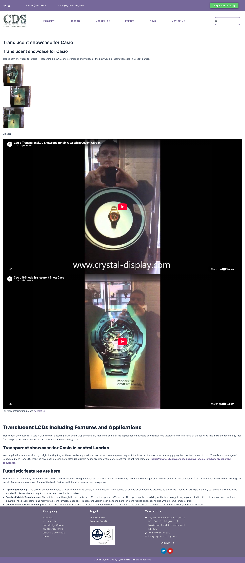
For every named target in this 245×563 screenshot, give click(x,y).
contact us (39, 410)
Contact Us (178, 20)
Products (75, 20)
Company (48, 20)
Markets (130, 20)
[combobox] (227, 21)
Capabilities (103, 20)
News (153, 20)
